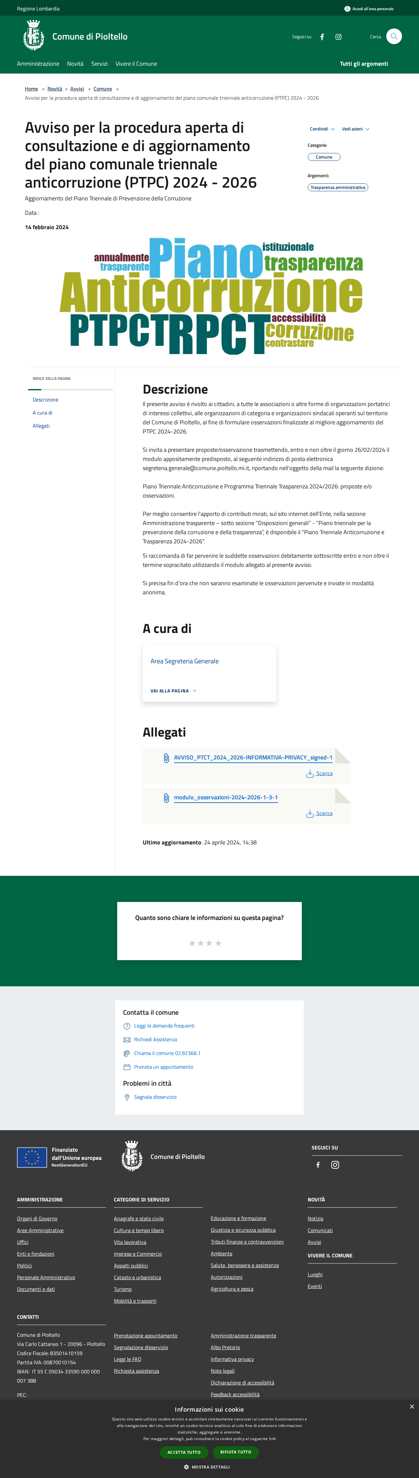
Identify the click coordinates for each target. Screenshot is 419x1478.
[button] (209, 1467)
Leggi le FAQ (127, 1359)
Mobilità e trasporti (135, 1301)
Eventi (315, 1286)
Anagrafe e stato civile (139, 1218)
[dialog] (209, 1439)
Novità (54, 89)
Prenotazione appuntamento (145, 1335)
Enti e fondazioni (35, 1254)
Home (31, 89)
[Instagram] (335, 36)
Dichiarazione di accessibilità (242, 1382)
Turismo (123, 1289)
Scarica (324, 773)
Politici (24, 1265)
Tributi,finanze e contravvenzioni (247, 1242)
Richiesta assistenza (136, 1371)
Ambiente (221, 1253)
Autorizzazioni (227, 1277)
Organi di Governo (37, 1218)
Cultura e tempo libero (139, 1230)
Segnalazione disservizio (141, 1347)
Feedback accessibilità (235, 1394)
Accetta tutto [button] (184, 1452)
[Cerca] (394, 36)
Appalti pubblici (131, 1265)
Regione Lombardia (38, 8)
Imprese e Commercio (138, 1254)
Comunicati (320, 1230)
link (272, 1438)
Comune (103, 89)
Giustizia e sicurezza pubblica (243, 1230)
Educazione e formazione (238, 1218)
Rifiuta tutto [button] (235, 1452)
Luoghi (315, 1274)
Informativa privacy (232, 1359)
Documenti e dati (36, 1289)
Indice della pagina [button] (51, 378)
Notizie (315, 1218)
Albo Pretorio (225, 1347)
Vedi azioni (353, 128)
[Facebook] (319, 36)
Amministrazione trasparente (243, 1335)
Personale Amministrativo (46, 1277)
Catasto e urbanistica (137, 1277)
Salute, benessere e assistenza (245, 1265)
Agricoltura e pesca (232, 1289)
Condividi (319, 128)
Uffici (22, 1242)
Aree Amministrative (40, 1230)
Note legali (223, 1371)
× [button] (411, 1406)
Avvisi (77, 89)
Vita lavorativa (130, 1242)
